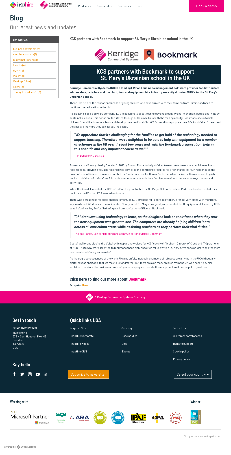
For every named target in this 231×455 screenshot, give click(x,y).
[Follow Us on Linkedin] (46, 374)
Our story (126, 328)
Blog (124, 343)
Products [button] (84, 6)
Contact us (124, 6)
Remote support (183, 343)
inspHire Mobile (80, 343)
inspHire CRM (79, 351)
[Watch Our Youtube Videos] (38, 374)
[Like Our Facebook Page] (15, 374)
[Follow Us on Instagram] (30, 374)
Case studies (104, 6)
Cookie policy (181, 351)
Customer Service (25, 59)
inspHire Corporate (82, 335)
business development (28, 48)
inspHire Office (79, 328)
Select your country (191, 374)
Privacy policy (181, 359)
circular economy (25, 54)
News (85, 284)
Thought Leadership (27, 92)
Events (19, 65)
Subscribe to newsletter (88, 374)
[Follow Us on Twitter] (23, 374)
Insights (20, 75)
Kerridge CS (22, 81)
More (139, 6)
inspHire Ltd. (214, 436)
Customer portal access (187, 335)
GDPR (18, 70)
